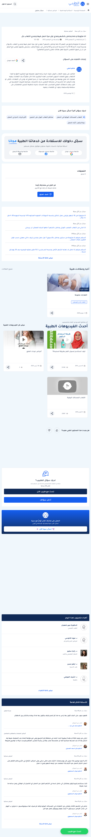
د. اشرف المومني (70, 677)
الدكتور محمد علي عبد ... (75, 726)
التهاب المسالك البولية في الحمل (69, 117)
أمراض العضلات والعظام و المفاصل (15, 733)
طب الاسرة (73, 667)
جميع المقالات (7, 269)
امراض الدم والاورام (70, 641)
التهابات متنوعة (81, 295)
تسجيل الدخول (7, 4)
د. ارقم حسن (72, 664)
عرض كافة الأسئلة (45, 258)
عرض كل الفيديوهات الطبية (14, 325)
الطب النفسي (72, 628)
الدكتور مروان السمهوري (75, 771)
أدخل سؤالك (45, 499)
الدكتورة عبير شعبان (69, 625)
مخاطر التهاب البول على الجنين (41, 117)
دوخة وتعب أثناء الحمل (76, 122)
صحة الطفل (7, 711)
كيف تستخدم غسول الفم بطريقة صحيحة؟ (68, 351)
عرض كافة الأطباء (46, 690)
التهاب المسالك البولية (76, 398)
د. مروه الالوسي (71, 638)
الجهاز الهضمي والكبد (70, 654)
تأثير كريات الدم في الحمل (16, 117)
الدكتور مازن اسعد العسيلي (74, 748)
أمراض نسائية (8, 756)
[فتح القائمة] (87, 4)
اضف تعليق (43, 194)
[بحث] (15, 4)
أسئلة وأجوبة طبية (66, 10)
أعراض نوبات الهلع (34, 351)
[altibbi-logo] (77, 4)
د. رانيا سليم (72, 651)
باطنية (75, 680)
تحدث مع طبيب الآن (45, 491)
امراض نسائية (52, 10)
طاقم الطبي (71, 68)
